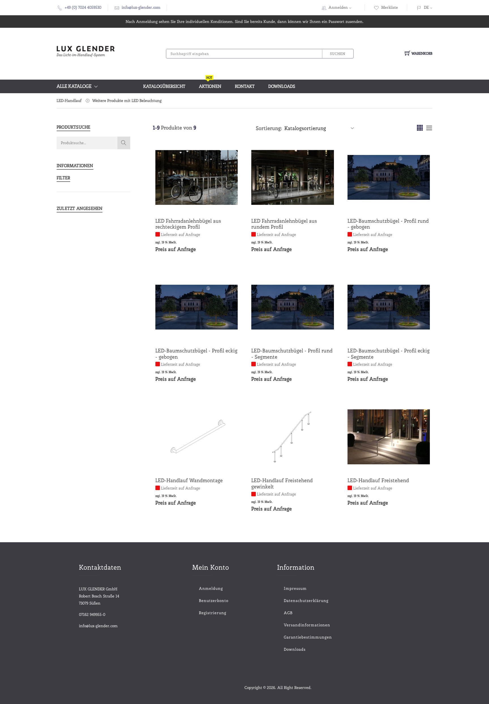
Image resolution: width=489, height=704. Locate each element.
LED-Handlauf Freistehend (378, 480)
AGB (288, 613)
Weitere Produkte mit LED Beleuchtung (127, 100)
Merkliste (389, 7)
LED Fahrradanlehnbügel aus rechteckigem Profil (188, 224)
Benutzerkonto (213, 600)
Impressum (295, 588)
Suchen (337, 54)
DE (426, 7)
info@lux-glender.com (141, 7)
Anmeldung (211, 588)
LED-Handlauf (69, 100)
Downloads (281, 86)
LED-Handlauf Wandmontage (189, 480)
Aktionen (210, 84)
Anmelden (338, 7)
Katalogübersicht (164, 86)
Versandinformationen (299, 625)
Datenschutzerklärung (299, 600)
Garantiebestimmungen (299, 637)
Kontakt (245, 86)
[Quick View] (218, 200)
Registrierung (212, 613)
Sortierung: (269, 128)
